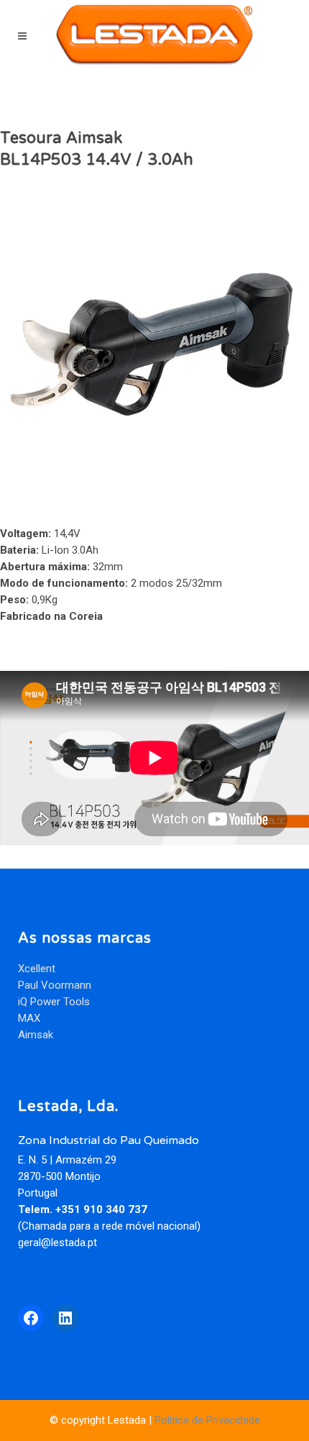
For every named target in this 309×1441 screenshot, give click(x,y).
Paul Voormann (54, 985)
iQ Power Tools (54, 1001)
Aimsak (35, 1034)
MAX (29, 1018)
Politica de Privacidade (207, 1420)
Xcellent (36, 968)
